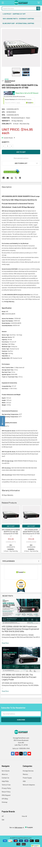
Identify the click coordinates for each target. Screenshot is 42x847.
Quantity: (6, 142)
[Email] (7, 178)
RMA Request (6, 795)
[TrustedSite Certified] (19, 100)
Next (39, 529)
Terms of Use (6, 785)
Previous (2, 529)
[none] (21, 48)
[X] (16, 178)
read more (5, 643)
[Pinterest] (20, 178)
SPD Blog (5, 799)
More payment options (21, 158)
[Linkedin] (25, 753)
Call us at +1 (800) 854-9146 (21, 748)
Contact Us (5, 778)
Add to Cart (11, 526)
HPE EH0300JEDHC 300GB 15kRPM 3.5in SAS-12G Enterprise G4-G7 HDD (31, 531)
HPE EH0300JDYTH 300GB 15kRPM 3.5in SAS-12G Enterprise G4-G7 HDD (11, 531)
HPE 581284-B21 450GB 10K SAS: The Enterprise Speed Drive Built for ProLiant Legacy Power (19, 677)
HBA (24, 781)
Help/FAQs (5, 781)
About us (5, 774)
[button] (21, 163)
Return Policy (6, 792)
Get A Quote (5, 771)
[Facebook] (3, 178)
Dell (3, 820)
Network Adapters (29, 785)
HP (3, 816)
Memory (25, 774)
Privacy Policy (6, 788)
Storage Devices (28, 771)
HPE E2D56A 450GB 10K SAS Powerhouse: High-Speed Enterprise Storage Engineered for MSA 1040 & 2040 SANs (20, 628)
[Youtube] (29, 753)
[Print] (12, 178)
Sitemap (4, 802)
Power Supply (27, 778)
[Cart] (39, 2)
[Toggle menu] (2, 2)
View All (24, 816)
